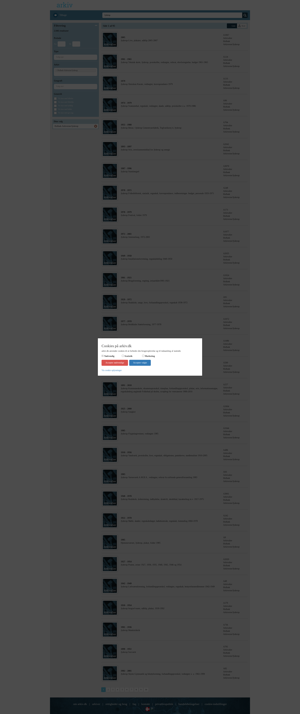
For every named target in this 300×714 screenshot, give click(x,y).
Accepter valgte (140, 363)
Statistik (128, 356)
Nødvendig (109, 356)
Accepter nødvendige (114, 363)
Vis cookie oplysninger (112, 370)
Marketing (150, 356)
